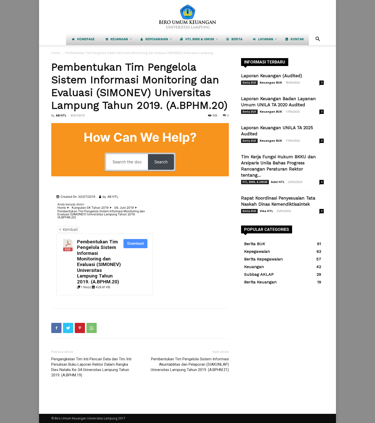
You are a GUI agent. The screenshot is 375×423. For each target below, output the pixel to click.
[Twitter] (68, 328)
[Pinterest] (80, 328)
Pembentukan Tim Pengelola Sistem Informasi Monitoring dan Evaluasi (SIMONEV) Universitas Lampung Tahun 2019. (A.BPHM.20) (99, 262)
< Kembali (68, 229)
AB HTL (61, 115)
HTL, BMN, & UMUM (255, 182)
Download (135, 243)
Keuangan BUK (271, 82)
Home (55, 53)
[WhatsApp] (91, 328)
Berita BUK (249, 82)
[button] (317, 39)
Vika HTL (266, 211)
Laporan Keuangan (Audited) (271, 75)
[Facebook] (56, 328)
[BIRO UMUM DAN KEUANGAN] (187, 17)
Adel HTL (277, 182)
